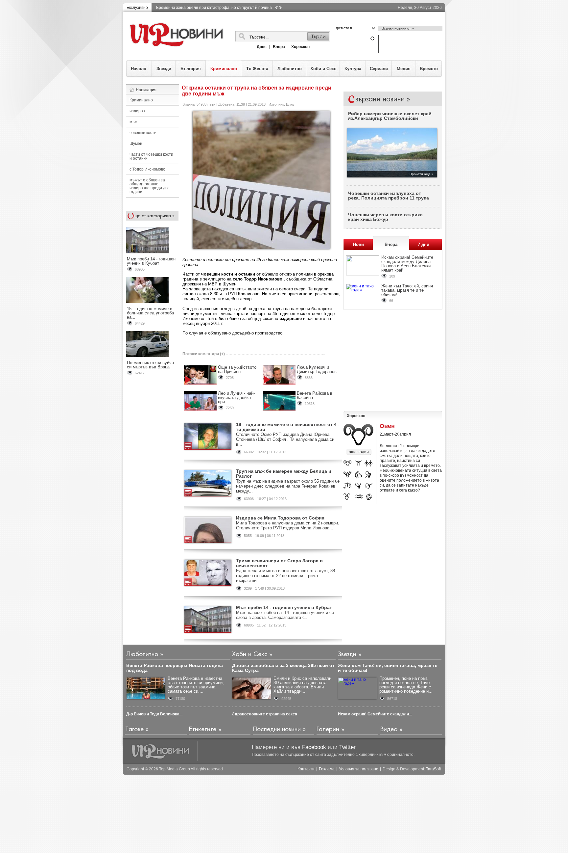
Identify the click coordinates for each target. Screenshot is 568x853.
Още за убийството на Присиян (237, 369)
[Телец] (359, 464)
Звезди (163, 68)
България (190, 68)
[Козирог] (347, 496)
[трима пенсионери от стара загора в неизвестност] (207, 573)
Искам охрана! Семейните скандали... (375, 714)
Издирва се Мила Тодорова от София (280, 517)
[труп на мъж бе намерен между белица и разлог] (207, 483)
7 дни (423, 244)
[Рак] (347, 475)
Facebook (314, 747)
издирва (137, 111)
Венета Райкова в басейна (314, 395)
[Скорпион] (359, 486)
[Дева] (369, 475)
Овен (387, 426)
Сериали (379, 68)
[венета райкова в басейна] (279, 401)
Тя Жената (257, 68)
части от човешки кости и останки (151, 156)
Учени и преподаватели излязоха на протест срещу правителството (220, 8)
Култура (352, 68)
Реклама (327, 769)
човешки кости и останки (228, 274)
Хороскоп (300, 46)
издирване (290, 318)
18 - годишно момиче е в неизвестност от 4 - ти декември (288, 427)
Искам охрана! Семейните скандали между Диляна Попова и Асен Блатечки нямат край (407, 263)
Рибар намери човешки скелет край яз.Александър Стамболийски (390, 116)
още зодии (359, 452)
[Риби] (369, 496)
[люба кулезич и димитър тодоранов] (279, 375)
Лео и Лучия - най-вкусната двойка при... (236, 397)
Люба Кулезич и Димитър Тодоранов (317, 369)
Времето (429, 68)
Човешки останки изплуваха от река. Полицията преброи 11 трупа (388, 195)
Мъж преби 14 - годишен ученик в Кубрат (151, 261)
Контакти (306, 769)
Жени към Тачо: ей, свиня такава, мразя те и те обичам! (407, 290)
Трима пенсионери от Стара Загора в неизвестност (279, 563)
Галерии (328, 729)
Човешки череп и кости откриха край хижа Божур (385, 217)
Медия (404, 68)
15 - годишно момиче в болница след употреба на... (150, 313)
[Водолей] (359, 496)
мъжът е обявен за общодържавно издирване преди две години (150, 186)
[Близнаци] (368, 464)
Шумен (136, 143)
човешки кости (143, 132)
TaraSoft (433, 769)
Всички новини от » (398, 28)
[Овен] (347, 464)
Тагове (134, 729)
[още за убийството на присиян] (200, 375)
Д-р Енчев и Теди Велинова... (154, 714)
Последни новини (277, 729)
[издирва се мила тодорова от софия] (207, 530)
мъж (133, 122)
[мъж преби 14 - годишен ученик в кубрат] (207, 619)
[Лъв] (358, 475)
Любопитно (289, 68)
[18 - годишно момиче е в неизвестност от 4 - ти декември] (207, 436)
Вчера (279, 46)
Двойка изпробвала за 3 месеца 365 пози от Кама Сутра (283, 668)
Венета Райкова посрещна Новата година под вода (174, 668)
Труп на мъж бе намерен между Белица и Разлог (283, 473)
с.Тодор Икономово (147, 169)
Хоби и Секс (323, 68)
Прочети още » (422, 174)
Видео (388, 729)
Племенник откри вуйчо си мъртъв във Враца (150, 364)
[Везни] (347, 486)
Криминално (223, 68)
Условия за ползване (358, 769)
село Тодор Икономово (257, 279)
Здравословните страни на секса (264, 714)
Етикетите (202, 729)
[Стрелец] (369, 486)
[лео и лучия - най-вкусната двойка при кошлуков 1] (200, 401)
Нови (358, 244)
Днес (262, 46)
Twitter (347, 747)
